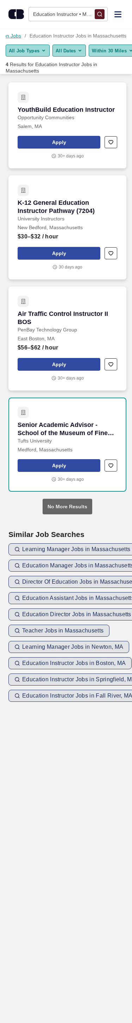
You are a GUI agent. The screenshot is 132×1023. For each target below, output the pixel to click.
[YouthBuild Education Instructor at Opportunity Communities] (67, 125)
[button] (59, 142)
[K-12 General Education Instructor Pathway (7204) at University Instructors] (67, 227)
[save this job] (111, 142)
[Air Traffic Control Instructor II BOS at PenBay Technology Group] (67, 338)
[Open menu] (118, 13)
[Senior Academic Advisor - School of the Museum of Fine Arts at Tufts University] (67, 444)
